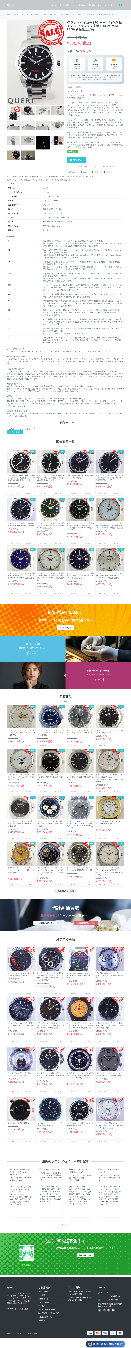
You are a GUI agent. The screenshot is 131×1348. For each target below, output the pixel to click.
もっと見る (32, 653)
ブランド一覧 (57, 5)
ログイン (102, 5)
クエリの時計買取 (75, 1294)
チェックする (66, 628)
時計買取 (92, 5)
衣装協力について (45, 1317)
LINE (96, 172)
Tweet (73, 172)
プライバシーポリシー (47, 1309)
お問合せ (41, 1320)
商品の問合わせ (110, 166)
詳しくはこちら (85, 1255)
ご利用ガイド (70, 5)
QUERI (10, 1287)
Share (85, 172)
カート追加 (28, 493)
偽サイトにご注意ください (20, 1309)
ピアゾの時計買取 (75, 1300)
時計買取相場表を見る (46, 923)
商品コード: (72, 87)
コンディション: (73, 91)
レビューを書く (15, 432)
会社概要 (41, 1295)
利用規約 (41, 1306)
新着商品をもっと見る (66, 891)
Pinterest (109, 172)
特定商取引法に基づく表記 (48, 1313)
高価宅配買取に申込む (86, 923)
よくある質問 (43, 1302)
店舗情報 (82, 5)
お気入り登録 (82, 166)
